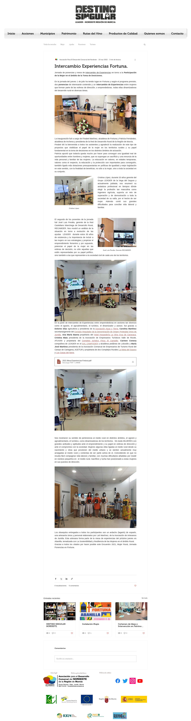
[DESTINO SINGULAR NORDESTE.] (60, 611)
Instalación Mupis (90, 624)
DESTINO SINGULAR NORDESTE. (55, 625)
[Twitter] (125, 681)
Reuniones (81, 44)
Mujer (62, 44)
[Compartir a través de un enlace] (72, 579)
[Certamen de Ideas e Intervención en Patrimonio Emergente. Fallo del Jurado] (131, 611)
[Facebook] (118, 681)
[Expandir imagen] (81, 114)
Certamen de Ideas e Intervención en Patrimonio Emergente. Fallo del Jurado (131, 625)
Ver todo (144, 598)
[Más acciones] (135, 59)
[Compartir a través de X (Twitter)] (61, 579)
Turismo (93, 44)
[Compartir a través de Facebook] (56, 579)
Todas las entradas (50, 44)
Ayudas (71, 44)
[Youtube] (140, 681)
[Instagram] (133, 681)
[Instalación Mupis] (96, 611)
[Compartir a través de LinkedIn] (66, 579)
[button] (145, 44)
